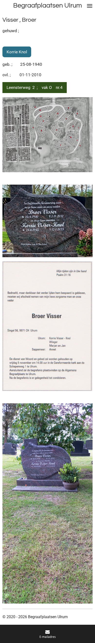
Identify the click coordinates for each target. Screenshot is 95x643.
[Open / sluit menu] (89, 5)
